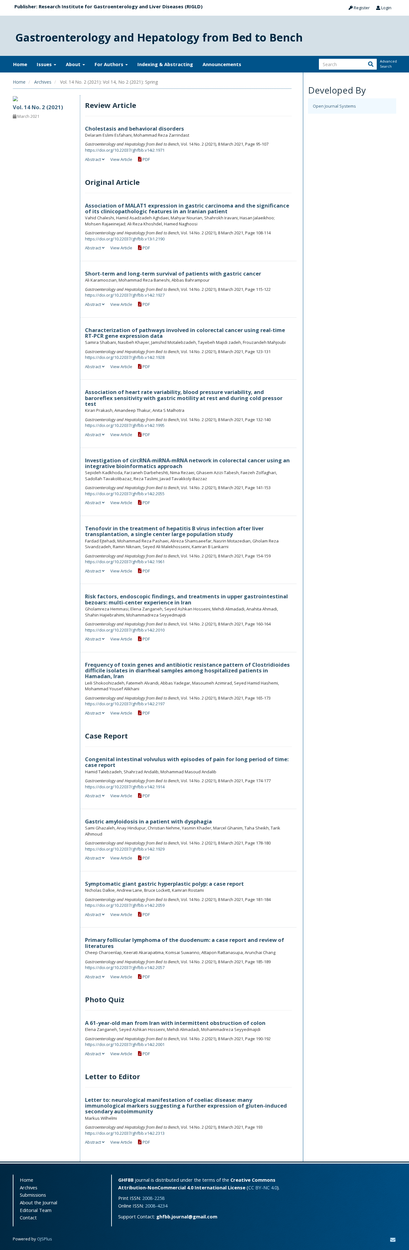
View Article (121, 159)
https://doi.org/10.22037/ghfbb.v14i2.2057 (125, 967)
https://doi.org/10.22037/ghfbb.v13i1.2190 (125, 239)
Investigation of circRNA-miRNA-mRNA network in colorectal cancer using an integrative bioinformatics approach (187, 463)
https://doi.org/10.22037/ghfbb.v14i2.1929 (125, 849)
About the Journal (38, 1202)
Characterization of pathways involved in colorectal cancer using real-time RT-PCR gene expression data (185, 332)
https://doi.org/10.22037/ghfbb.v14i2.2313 (125, 1133)
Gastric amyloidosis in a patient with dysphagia (148, 821)
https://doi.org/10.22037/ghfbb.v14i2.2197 (125, 704)
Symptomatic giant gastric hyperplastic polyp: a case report (164, 883)
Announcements (222, 64)
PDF (146, 159)
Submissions (33, 1195)
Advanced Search (388, 64)
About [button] (74, 64)
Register (361, 8)
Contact (28, 1217)
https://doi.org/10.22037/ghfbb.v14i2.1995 (125, 425)
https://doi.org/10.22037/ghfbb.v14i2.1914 (125, 787)
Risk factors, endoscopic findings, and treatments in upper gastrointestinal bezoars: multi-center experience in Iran (186, 599)
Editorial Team (35, 1210)
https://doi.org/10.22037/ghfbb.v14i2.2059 (125, 905)
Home (20, 64)
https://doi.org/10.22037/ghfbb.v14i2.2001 (125, 1044)
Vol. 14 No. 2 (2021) (38, 107)
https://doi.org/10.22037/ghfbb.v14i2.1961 (125, 561)
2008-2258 (153, 1198)
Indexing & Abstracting (165, 64)
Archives (42, 82)
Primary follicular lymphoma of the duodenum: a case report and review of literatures (184, 942)
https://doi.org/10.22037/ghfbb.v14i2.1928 (125, 357)
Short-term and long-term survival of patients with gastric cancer (173, 273)
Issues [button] (45, 64)
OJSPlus (44, 1239)
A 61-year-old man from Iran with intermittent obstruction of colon (175, 1023)
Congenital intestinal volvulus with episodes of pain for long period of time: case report (187, 762)
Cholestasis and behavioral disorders (134, 128)
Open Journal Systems (334, 106)
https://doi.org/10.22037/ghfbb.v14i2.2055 (125, 493)
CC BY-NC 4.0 (262, 1187)
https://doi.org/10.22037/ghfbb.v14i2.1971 (125, 150)
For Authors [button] (110, 64)
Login (385, 8)
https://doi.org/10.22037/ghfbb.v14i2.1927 (125, 295)
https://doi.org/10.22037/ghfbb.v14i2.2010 (125, 630)
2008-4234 (156, 1205)
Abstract (93, 159)
